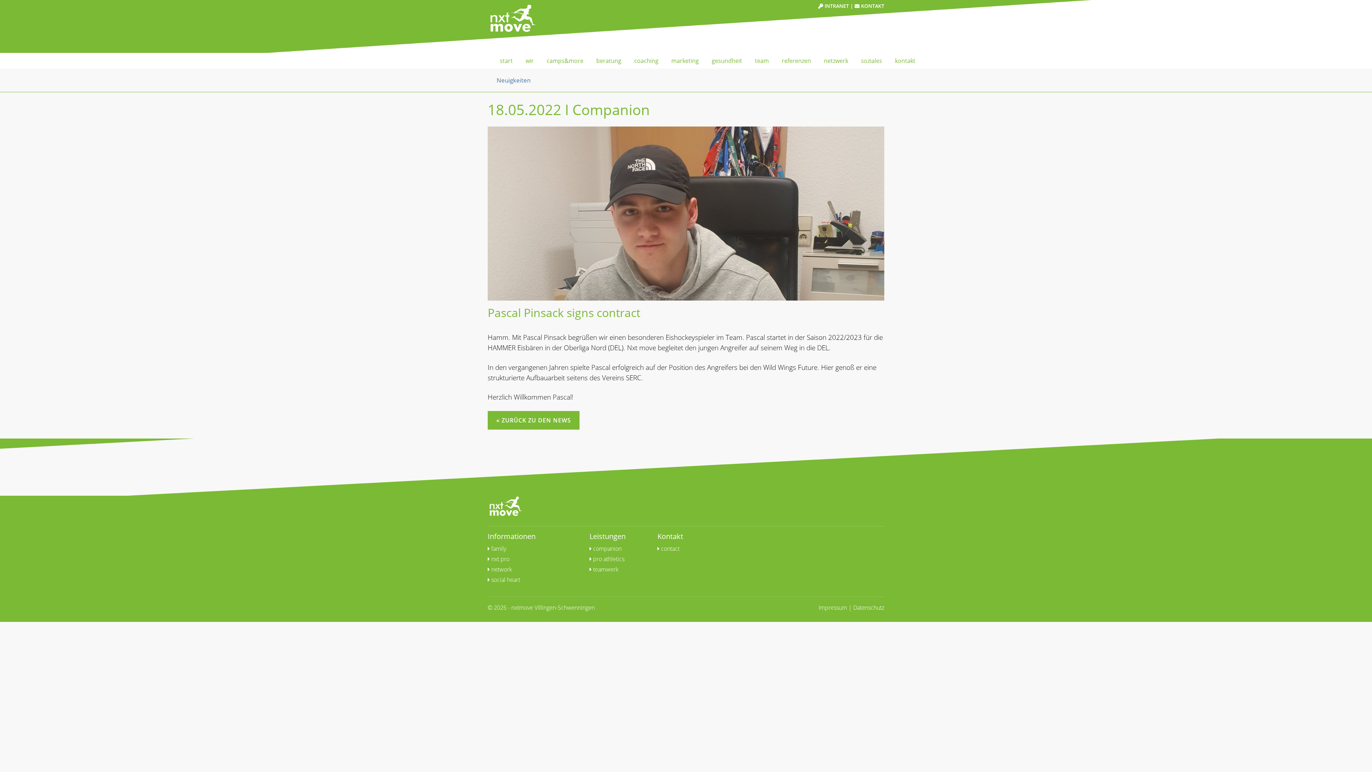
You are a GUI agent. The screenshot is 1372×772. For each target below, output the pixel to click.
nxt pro (499, 559)
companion (607, 549)
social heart (505, 580)
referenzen (796, 61)
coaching (646, 61)
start (506, 61)
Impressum (833, 608)
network (501, 569)
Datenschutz (868, 608)
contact (670, 549)
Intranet (836, 6)
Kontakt (872, 6)
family (498, 549)
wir (530, 61)
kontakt (905, 61)
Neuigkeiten (514, 80)
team (762, 61)
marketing (685, 61)
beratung (608, 61)
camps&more (565, 61)
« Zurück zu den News (533, 420)
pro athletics (608, 559)
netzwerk (836, 61)
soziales (871, 61)
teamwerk (605, 569)
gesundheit (727, 61)
